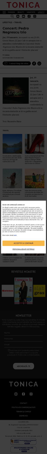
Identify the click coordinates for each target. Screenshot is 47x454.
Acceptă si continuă (23, 243)
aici (15, 235)
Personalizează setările (23, 249)
